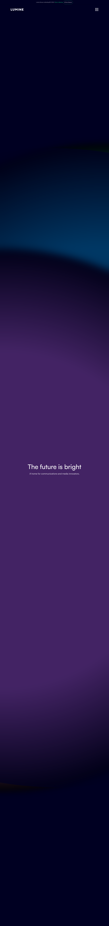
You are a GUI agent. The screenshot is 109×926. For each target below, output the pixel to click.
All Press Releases (68, 2)
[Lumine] (17, 9)
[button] (96, 9)
